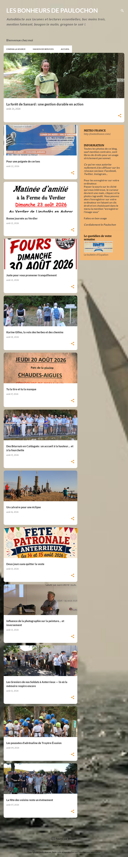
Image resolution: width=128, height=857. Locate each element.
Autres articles (40, 827)
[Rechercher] (122, 11)
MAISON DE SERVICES (43, 49)
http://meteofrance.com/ (97, 133)
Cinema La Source (16, 49)
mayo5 (72, 845)
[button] (120, 116)
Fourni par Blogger (66, 838)
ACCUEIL (65, 49)
